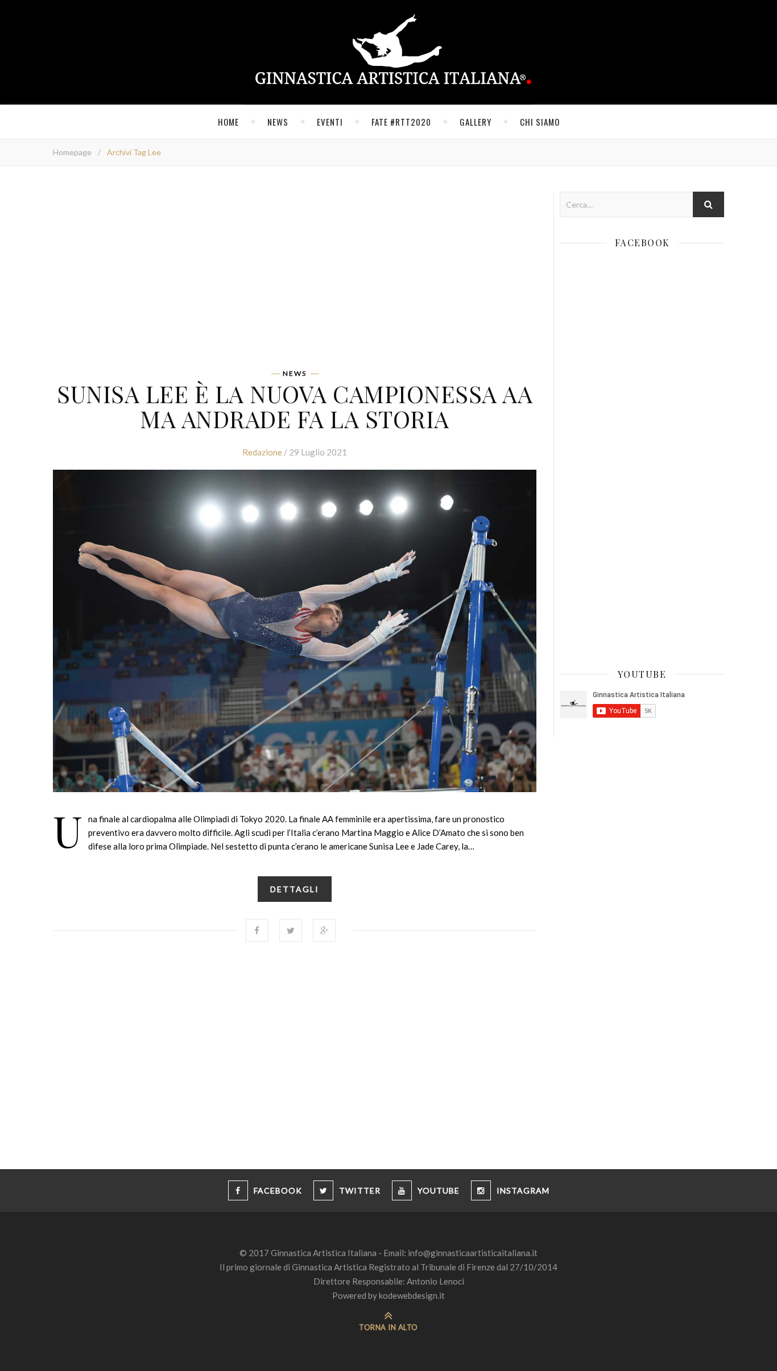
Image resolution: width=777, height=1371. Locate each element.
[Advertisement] (294, 271)
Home (228, 121)
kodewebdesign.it (412, 1295)
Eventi (330, 121)
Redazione (262, 452)
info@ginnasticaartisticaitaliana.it (473, 1253)
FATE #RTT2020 (401, 121)
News (277, 121)
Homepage (72, 152)
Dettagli (294, 889)
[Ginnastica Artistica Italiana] (389, 52)
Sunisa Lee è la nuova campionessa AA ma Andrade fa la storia (294, 406)
